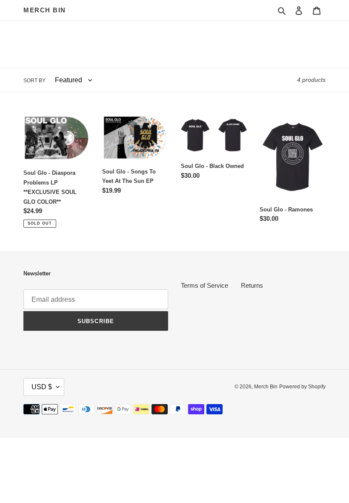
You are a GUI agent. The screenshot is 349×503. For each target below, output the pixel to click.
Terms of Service (204, 285)
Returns (252, 285)
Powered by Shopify (302, 387)
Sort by (34, 81)
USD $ (41, 386)
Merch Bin (44, 10)
